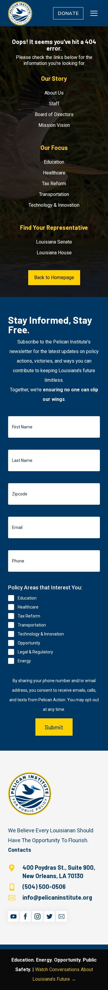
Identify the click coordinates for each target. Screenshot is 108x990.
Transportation (54, 194)
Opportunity (29, 643)
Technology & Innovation (54, 205)
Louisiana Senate (54, 242)
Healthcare (54, 173)
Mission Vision (54, 125)
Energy (24, 661)
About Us (54, 93)
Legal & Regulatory (35, 652)
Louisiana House (54, 253)
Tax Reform (54, 183)
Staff (54, 104)
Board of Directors (54, 114)
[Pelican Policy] (20, 13)
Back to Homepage (54, 277)
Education (54, 162)
